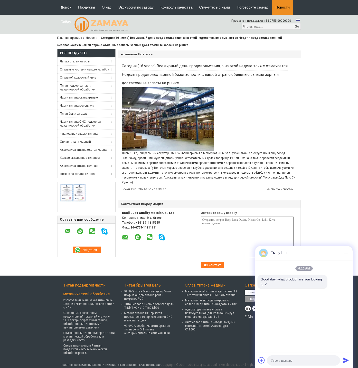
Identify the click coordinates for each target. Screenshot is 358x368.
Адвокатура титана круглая (79, 166)
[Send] (346, 360)
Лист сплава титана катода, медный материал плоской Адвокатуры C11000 (210, 325)
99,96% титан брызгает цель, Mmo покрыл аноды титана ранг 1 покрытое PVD (147, 295)
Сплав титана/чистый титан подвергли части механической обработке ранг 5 (85, 349)
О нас (107, 7)
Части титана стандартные (79, 97)
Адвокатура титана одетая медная (84, 149)
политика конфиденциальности (82, 365)
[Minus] (346, 253)
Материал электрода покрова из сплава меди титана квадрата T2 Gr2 (211, 302)
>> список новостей (279, 189)
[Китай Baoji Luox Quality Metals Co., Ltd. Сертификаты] (73, 192)
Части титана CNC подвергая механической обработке (80, 123)
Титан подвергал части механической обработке (77, 87)
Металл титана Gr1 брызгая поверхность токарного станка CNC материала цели (148, 316)
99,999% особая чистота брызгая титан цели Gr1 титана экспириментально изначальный (147, 329)
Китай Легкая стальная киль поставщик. (134, 365)
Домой (66, 7)
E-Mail (249, 317)
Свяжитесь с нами (214, 7)
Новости (282, 7)
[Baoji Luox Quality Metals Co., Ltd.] (101, 24)
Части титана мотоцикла (77, 105)
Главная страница (69, 38)
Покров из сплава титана (77, 174)
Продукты (86, 7)
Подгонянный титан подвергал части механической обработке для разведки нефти (89, 336)
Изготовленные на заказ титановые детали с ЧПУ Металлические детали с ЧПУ (88, 303)
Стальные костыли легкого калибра (84, 69)
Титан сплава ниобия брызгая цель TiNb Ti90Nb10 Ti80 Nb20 (148, 305)
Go (297, 26)
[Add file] (261, 360)
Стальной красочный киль (78, 77)
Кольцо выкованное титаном (80, 157)
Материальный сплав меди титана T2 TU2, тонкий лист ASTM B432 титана (211, 293)
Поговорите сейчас (253, 7)
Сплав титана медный (75, 141)
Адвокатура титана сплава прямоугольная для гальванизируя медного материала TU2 (209, 313)
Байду (66, 22)
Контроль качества (176, 7)
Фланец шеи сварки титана (79, 133)
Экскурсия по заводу (136, 7)
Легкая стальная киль (75, 61)
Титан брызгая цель (73, 113)
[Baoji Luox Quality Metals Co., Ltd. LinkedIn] (248, 309)
